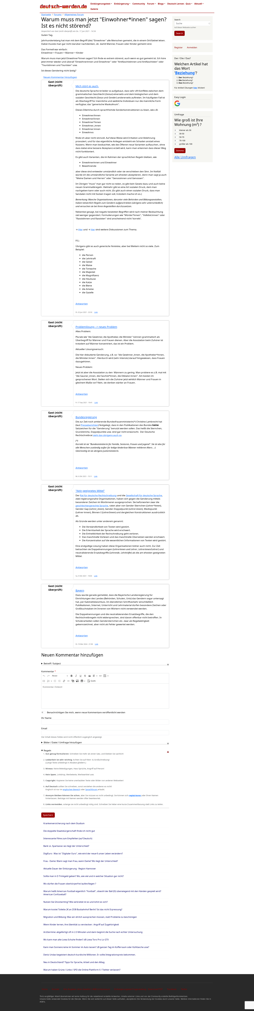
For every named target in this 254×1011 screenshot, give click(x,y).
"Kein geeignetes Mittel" (90, 491)
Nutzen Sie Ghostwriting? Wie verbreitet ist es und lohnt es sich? (75, 901)
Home (45, 989)
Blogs (161, 3)
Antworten (82, 303)
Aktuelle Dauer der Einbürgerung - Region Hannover (69, 868)
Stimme (180, 150)
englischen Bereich (71, 789)
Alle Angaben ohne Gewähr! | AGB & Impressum (86, 989)
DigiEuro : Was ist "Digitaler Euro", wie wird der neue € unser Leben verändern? (83, 853)
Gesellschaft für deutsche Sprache (144, 495)
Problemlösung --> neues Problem (96, 327)
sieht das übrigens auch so (107, 435)
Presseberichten (89, 425)
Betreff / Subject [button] (52, 663)
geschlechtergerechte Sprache (92, 505)
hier (93, 229)
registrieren (135, 795)
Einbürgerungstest (100, 3)
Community (138, 3)
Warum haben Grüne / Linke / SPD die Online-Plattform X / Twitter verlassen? (81, 969)
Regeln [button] (47, 750)
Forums (58, 14)
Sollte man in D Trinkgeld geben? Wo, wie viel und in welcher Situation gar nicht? (83, 876)
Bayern (80, 590)
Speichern (48, 815)
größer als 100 (185, 144)
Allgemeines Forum (74, 14)
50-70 (181, 137)
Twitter (184, 989)
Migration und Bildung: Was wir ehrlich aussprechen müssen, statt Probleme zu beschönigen (90, 917)
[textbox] (105, 696)
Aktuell (198, 3)
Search (177, 19)
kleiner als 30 (185, 130)
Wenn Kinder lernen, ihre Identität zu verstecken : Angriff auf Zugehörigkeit (81, 924)
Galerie (94, 9)
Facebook (172, 989)
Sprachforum (91, 789)
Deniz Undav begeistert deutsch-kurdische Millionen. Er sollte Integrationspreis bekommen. (89, 954)
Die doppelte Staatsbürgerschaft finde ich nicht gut (69, 830)
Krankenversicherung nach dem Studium (64, 823)
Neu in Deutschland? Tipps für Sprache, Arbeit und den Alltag (74, 962)
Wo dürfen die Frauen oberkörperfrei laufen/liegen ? (69, 883)
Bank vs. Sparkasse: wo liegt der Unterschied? (66, 846)
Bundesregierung (86, 417)
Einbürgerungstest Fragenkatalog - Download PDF (138, 989)
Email (44, 728)
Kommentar (47, 671)
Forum (150, 3)
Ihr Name (46, 717)
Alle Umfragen (185, 157)
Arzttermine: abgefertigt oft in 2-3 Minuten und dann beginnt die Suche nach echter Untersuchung (92, 932)
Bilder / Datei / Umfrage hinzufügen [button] (63, 742)
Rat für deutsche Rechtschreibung (98, 495)
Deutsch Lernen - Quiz (179, 3)
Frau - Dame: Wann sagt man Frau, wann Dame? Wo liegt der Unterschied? (80, 861)
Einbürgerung (121, 3)
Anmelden (192, 47)
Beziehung (185, 72)
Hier (80, 229)
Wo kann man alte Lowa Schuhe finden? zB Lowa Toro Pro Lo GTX (76, 939)
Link (96, 312)
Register (178, 47)
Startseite (46, 14)
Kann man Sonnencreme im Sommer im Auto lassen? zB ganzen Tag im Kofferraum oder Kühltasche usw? (96, 947)
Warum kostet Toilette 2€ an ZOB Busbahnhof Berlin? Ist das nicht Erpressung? (82, 909)
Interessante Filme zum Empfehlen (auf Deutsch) (67, 838)
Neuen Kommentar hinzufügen (60, 77)
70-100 (182, 140)
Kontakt (55, 989)
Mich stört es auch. (87, 86)
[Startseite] (63, 6)
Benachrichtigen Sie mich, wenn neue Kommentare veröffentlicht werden (86, 712)
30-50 (181, 133)
